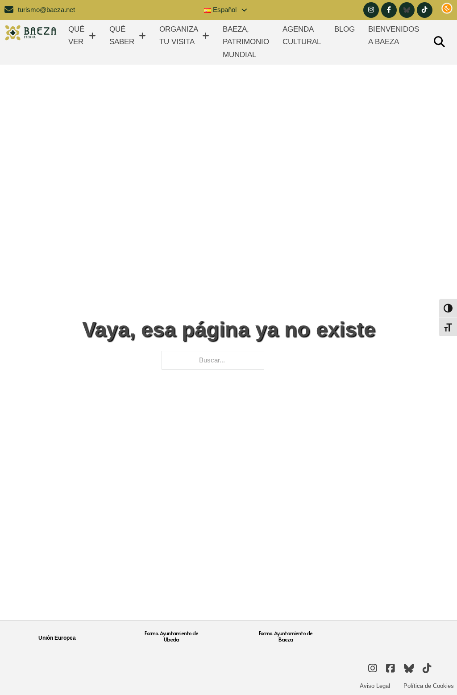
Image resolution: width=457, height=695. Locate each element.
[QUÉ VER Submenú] (92, 36)
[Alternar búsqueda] (439, 42)
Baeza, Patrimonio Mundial (246, 42)
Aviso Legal (375, 686)
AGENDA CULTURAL (302, 35)
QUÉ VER (76, 35)
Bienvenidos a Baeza (393, 35)
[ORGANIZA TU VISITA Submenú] (205, 36)
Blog (344, 29)
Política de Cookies (428, 686)
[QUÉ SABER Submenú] (142, 36)
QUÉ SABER (121, 35)
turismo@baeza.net (46, 9)
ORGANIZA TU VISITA (178, 35)
